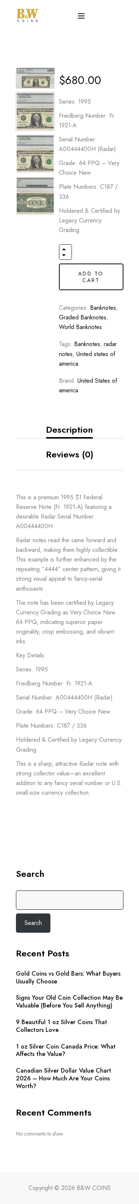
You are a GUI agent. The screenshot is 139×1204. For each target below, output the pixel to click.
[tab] (69, 430)
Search (30, 874)
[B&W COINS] (27, 14)
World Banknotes (80, 327)
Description (69, 429)
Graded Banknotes (82, 317)
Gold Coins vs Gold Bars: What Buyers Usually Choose (68, 978)
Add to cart (91, 277)
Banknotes (103, 307)
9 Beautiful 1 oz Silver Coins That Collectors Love (61, 1026)
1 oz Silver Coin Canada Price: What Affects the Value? (66, 1051)
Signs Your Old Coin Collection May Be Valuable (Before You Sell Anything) (69, 1002)
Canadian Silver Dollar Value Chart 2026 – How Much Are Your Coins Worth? (63, 1078)
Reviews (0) (69, 454)
